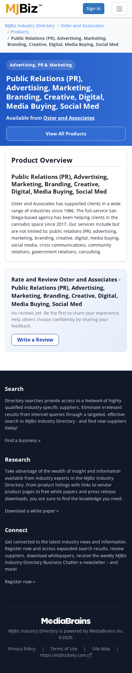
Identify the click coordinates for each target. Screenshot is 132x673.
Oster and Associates (82, 25)
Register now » (20, 581)
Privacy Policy (22, 649)
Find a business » (23, 440)
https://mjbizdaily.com (63, 655)
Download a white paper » (32, 511)
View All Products (66, 133)
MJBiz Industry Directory (30, 25)
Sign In (94, 8)
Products (20, 32)
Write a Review (35, 339)
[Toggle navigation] (119, 8)
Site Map (101, 649)
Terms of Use (63, 649)
